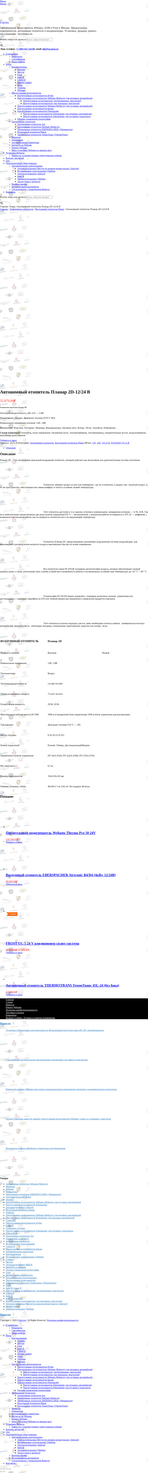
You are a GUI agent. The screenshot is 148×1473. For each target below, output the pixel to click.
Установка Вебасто (15, 153)
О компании (12, 54)
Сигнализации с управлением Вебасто (31, 189)
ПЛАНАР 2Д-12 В (120, 443)
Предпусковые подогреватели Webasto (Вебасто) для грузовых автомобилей (54, 106)
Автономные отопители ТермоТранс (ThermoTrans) (42, 134)
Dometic (21, 69)
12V (94, 443)
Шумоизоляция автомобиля (25, 187)
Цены (8, 64)
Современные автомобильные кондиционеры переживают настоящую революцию (47, 1060)
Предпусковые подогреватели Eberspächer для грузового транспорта (57, 116)
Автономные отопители (23, 121)
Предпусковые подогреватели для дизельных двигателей (51, 103)
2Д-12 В (106, 443)
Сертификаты (18, 59)
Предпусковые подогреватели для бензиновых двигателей (52, 101)
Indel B (20, 77)
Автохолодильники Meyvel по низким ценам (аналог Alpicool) (48, 168)
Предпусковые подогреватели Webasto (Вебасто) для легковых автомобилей (54, 98)
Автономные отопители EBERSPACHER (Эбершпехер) (45, 129)
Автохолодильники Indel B (19, 1264)
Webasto (21, 90)
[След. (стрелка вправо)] (4, 1471)
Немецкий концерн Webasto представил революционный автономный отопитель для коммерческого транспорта (61, 1089)
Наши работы (18, 61)
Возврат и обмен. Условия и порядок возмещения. (30, 1018)
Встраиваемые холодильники (20, 1244)
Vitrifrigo (21, 88)
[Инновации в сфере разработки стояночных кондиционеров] (16, 1162)
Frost (19, 75)
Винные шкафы (19, 184)
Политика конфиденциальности (21, 1010)
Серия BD (11, 1220)
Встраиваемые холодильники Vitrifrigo (36, 171)
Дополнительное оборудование (21, 163)
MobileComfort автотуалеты (19, 1275)
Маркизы (16, 137)
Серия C (10, 1259)
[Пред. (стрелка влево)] (1, 1471)
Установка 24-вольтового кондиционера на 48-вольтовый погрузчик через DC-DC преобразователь (55, 1030)
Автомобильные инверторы (25, 142)
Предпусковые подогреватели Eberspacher (38, 111)
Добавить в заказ (8, 440)
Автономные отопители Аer (31, 124)
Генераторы (17, 140)
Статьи (9, 1002)
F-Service (4, 22)
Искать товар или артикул (13, 39)
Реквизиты (17, 56)
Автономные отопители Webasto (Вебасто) (38, 127)
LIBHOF (21, 80)
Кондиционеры (19, 67)
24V (99, 443)
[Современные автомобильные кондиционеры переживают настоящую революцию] (16, 1073)
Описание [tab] (11, 448)
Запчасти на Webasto (22, 145)
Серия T (10, 1225)
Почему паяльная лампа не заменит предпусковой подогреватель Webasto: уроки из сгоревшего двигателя (58, 1119)
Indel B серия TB (14, 1298)
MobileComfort (24, 82)
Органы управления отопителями (34, 119)
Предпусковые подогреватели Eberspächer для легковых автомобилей (57, 114)
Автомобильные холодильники (27, 166)
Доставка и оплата (15, 1012)
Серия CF (10, 1246)
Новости (10, 1005)
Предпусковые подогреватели (26, 93)
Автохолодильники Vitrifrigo (31, 179)
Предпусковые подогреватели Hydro (35, 95)
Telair (20, 85)
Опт (8, 160)
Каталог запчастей (15, 158)
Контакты (10, 192)
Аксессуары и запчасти (28, 181)
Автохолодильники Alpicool (31, 173)
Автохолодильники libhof (18, 1197)
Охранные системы (15, 1228)
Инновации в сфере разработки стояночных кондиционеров (35, 1148)
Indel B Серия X (14, 1288)
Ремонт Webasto (19, 147)
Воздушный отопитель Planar (31, 132)
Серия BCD (11, 1233)
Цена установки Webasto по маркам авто (32, 150)
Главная (4, 209)
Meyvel (20, 72)
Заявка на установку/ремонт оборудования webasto (37, 155)
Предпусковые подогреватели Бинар (35, 108)
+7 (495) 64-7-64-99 (25, 49)
